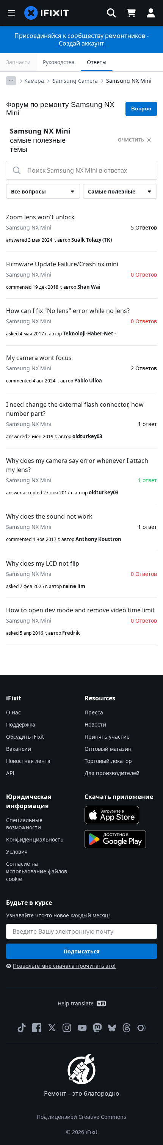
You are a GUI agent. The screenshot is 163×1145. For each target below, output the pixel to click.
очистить (131, 140)
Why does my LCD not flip (42, 563)
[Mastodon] (97, 1027)
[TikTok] (21, 1027)
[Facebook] (36, 1027)
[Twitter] (51, 1027)
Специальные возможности (24, 823)
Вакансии (18, 748)
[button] (111, 12)
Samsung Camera (75, 80)
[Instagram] (67, 1027)
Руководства (59, 62)
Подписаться (81, 951)
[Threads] (126, 1027)
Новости (95, 724)
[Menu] (11, 13)
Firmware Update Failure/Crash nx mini (62, 264)
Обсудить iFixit (25, 736)
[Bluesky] (112, 1028)
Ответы (97, 62)
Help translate (76, 1003)
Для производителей (112, 773)
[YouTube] (82, 1027)
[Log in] (150, 12)
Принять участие (107, 736)
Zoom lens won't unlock (40, 217)
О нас (13, 712)
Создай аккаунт (81, 43)
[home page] (46, 13)
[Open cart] (131, 12)
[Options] (11, 80)
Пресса (94, 712)
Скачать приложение (119, 797)
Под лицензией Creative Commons (81, 1116)
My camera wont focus (39, 358)
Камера (34, 80)
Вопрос (141, 108)
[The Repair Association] (141, 1027)
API (10, 773)
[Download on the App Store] (112, 815)
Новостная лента (28, 760)
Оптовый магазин (108, 748)
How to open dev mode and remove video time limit (80, 610)
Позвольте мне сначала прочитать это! (64, 965)
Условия (17, 851)
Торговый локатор (108, 760)
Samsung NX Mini (129, 80)
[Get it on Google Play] (115, 839)
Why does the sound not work (49, 516)
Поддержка (20, 724)
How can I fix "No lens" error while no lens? (68, 311)
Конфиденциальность (34, 839)
